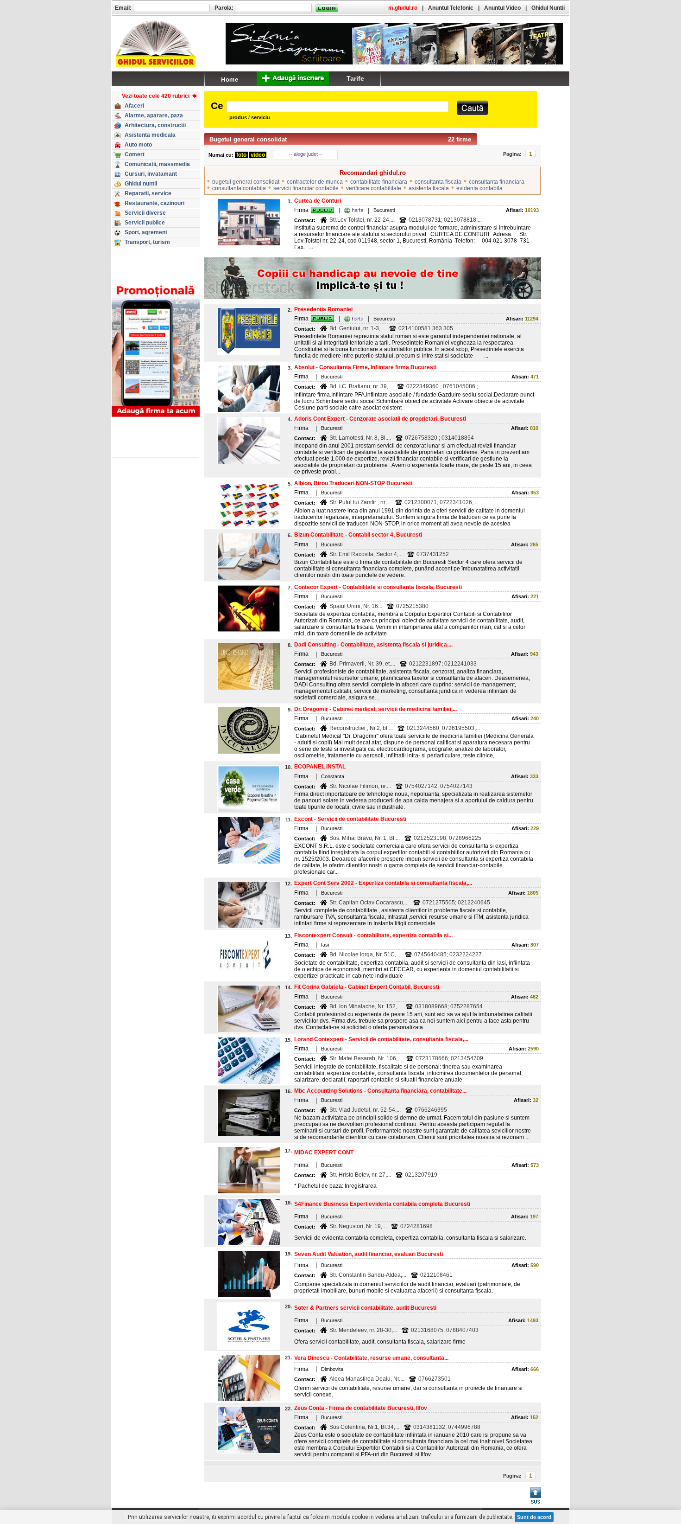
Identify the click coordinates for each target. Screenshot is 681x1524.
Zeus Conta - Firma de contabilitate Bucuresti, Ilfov (360, 1408)
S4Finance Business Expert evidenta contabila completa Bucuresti (382, 1204)
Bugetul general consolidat (248, 139)
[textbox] (337, 106)
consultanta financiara (496, 182)
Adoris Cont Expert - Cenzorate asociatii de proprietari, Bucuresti (380, 419)
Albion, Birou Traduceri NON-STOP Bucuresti (353, 483)
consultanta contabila (239, 188)
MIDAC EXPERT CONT (323, 1152)
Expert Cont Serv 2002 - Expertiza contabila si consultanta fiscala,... (383, 883)
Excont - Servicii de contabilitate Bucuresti (350, 819)
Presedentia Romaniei (323, 309)
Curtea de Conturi (317, 201)
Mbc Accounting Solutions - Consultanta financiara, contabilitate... (380, 1091)
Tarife (355, 78)
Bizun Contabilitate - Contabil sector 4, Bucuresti (358, 534)
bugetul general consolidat (245, 182)
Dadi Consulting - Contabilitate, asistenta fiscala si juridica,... (373, 644)
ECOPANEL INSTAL (320, 766)
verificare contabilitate (373, 188)
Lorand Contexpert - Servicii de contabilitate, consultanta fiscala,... (381, 1039)
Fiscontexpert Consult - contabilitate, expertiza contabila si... (373, 935)
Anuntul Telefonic (450, 8)
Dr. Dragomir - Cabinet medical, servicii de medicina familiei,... (375, 709)
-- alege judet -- (306, 154)
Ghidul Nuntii (548, 8)
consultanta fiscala (438, 182)
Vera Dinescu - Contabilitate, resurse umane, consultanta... (371, 1358)
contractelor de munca (315, 182)
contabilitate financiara (378, 182)
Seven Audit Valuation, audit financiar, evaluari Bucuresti (368, 1254)
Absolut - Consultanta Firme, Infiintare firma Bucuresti (365, 367)
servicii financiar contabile (306, 188)
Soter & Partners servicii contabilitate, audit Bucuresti (365, 1308)
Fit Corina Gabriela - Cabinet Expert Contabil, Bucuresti (366, 987)
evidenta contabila (479, 188)
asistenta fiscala (429, 188)
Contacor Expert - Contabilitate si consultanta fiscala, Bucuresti (378, 587)
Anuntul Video (502, 8)
